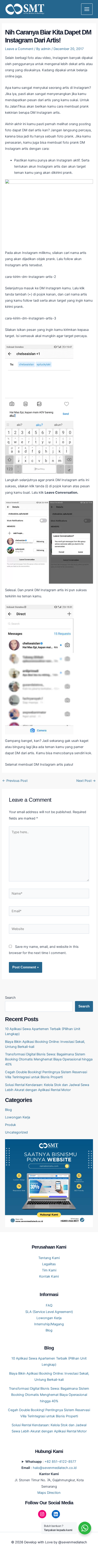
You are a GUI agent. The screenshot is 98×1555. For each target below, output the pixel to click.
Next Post (86, 781)
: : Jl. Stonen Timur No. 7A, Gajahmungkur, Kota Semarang (49, 1477)
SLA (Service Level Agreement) (49, 1312)
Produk (10, 1125)
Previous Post (15, 781)
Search (10, 998)
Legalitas (49, 1264)
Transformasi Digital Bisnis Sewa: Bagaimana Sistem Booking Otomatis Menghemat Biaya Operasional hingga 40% (49, 1059)
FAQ (49, 1305)
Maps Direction (49, 1493)
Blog (8, 1110)
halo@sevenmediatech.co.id (55, 1468)
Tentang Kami (49, 1258)
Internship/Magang (49, 1324)
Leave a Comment (19, 49)
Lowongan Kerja (17, 1117)
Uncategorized (16, 1132)
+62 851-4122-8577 (60, 1462)
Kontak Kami (49, 1276)
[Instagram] (42, 1514)
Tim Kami (49, 1270)
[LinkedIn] (56, 1514)
